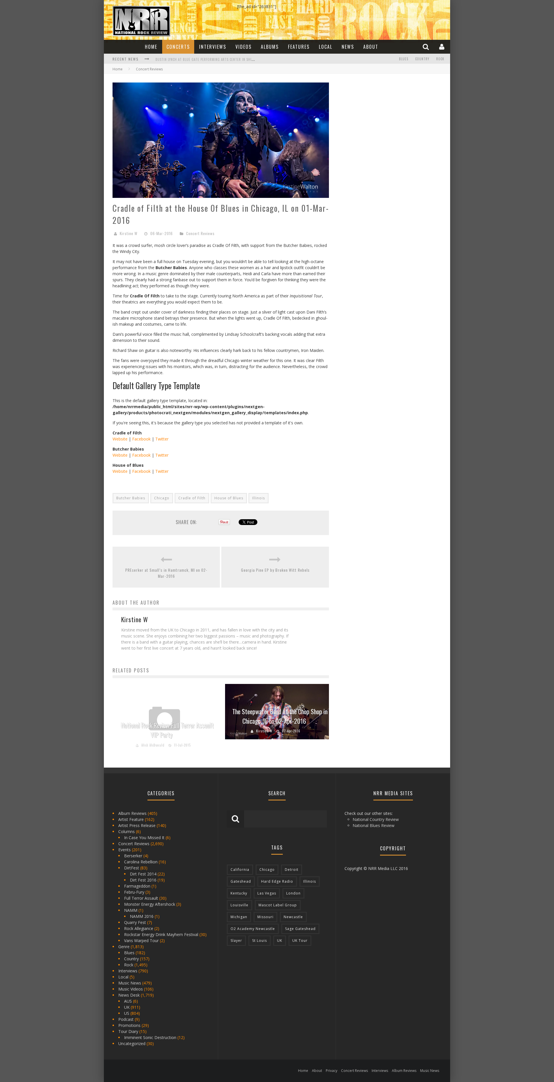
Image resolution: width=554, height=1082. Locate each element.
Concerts (178, 46)
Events (124, 849)
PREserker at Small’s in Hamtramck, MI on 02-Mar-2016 (166, 573)
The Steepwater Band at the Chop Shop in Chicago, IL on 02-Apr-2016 (279, 716)
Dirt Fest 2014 (143, 874)
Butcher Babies (130, 498)
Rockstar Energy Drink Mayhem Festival (161, 934)
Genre (124, 946)
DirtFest (131, 868)
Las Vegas (266, 893)
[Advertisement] (381, 118)
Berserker (133, 855)
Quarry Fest (135, 922)
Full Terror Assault (141, 898)
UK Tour (300, 940)
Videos (243, 46)
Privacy (331, 1070)
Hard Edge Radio (277, 881)
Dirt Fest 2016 (143, 880)
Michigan (239, 916)
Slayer (236, 940)
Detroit (291, 869)
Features (299, 46)
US (126, 1013)
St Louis (259, 940)
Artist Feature (131, 819)
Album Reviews (132, 813)
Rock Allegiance (138, 928)
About (370, 46)
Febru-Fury (134, 892)
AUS (128, 1001)
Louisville (239, 905)
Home (151, 46)
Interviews (212, 46)
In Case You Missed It (144, 837)
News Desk (129, 995)
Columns (126, 831)
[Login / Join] (442, 46)
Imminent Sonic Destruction (150, 1037)
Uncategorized (131, 1043)
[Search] (426, 46)
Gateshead (241, 881)
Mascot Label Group (278, 905)
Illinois (258, 498)
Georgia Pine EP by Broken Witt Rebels (275, 570)
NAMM (130, 910)
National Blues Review (373, 825)
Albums (270, 46)
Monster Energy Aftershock (149, 904)
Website (120, 439)
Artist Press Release (137, 825)
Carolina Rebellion (141, 862)
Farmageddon (137, 886)
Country (422, 59)
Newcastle (293, 916)
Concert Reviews (200, 233)
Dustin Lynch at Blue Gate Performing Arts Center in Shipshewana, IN (214, 59)
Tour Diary (128, 1031)
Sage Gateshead (300, 928)
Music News (129, 983)
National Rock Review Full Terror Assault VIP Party (167, 730)
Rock (440, 59)
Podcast (126, 1019)
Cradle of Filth (191, 498)
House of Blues (228, 498)
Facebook (141, 439)
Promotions (129, 1025)
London (293, 893)
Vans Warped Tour (141, 940)
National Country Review (376, 819)
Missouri (265, 916)
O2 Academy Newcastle (253, 928)
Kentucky (239, 893)
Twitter (162, 439)
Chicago (161, 498)
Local (325, 46)
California (240, 869)
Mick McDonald (152, 744)
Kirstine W (128, 233)
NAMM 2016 (142, 916)
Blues (403, 59)
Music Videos (130, 989)
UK (127, 1007)
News (348, 46)
